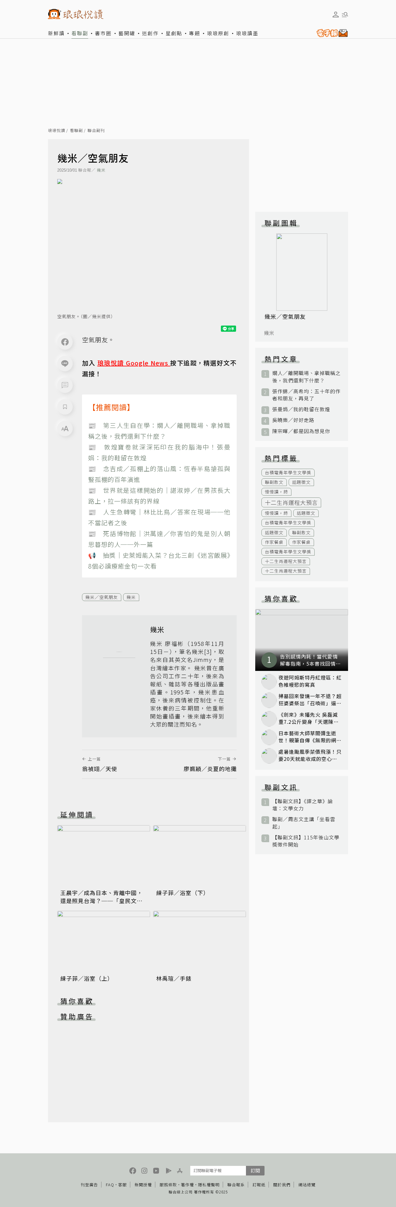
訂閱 (255, 1170)
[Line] (65, 363)
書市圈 (103, 33)
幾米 (101, 170)
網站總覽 (307, 1185)
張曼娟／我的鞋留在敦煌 (301, 409)
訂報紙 (258, 1185)
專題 (194, 33)
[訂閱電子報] (331, 33)
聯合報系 (236, 1185)
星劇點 (174, 33)
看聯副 (79, 33)
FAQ (110, 1185)
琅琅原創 (218, 33)
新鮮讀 (56, 33)
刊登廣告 (89, 1185)
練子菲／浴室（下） (182, 893)
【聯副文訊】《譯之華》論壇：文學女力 (302, 805)
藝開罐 (126, 33)
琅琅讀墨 (247, 33)
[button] (65, 385)
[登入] (336, 14)
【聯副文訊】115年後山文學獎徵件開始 (305, 841)
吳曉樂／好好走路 (293, 420)
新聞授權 (143, 1185)
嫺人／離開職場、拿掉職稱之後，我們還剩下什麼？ (306, 376)
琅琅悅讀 (56, 130)
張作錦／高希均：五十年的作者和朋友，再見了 (306, 395)
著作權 (187, 1185)
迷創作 (150, 33)
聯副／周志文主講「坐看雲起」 (303, 823)
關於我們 (282, 1185)
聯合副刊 (96, 130)
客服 (122, 1185)
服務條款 (168, 1185)
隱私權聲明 (209, 1185)
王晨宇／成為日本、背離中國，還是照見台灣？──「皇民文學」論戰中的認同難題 (103, 901)
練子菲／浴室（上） (86, 978)
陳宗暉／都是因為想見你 (301, 431)
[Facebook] (65, 342)
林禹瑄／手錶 (174, 978)
